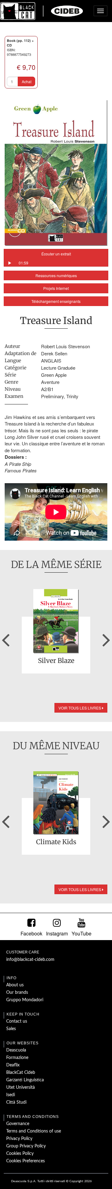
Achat (26, 81)
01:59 (23, 262)
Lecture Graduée (58, 367)
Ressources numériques (56, 275)
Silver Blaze (56, 661)
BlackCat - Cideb (41, 11)
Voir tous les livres (80, 707)
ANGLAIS (51, 360)
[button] (5, 638)
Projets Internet (56, 288)
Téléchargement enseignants (56, 301)
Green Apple (54, 375)
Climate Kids (56, 842)
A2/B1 (47, 389)
